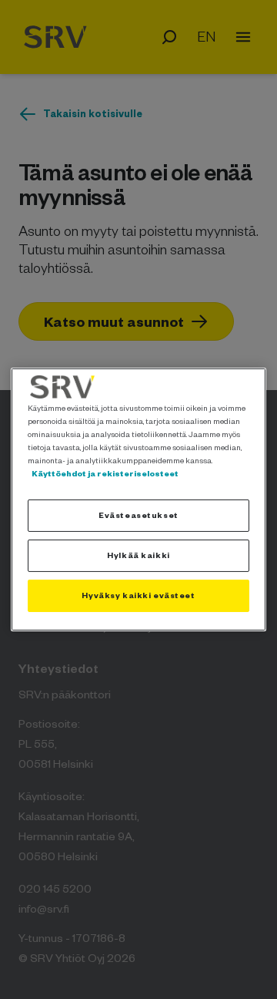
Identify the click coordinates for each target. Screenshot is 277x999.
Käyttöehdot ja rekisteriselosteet (105, 473)
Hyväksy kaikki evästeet (138, 595)
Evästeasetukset (138, 515)
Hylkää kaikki (138, 555)
